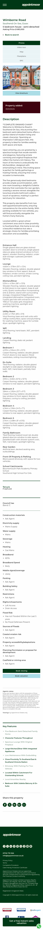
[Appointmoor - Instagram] (14, 846)
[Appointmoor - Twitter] (7, 846)
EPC (21, 61)
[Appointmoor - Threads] (17, 846)
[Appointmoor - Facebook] (4, 846)
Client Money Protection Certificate (15, 867)
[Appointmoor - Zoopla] (24, 846)
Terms (5, 863)
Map (21, 52)
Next (35, 77)
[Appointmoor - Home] (31, 5)
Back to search (12, 35)
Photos (21, 43)
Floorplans (21, 56)
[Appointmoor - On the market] (30, 846)
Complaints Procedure (10, 865)
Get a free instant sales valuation (21, 922)
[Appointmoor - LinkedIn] (10, 846)
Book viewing (21, 671)
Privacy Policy (7, 860)
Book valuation (21, 676)
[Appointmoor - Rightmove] (20, 846)
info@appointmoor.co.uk (13, 856)
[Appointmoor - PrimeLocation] (27, 846)
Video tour (21, 47)
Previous (7, 77)
